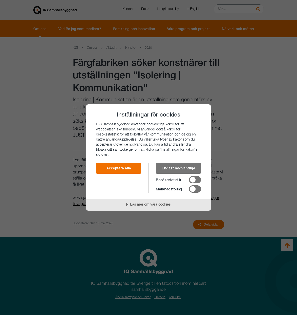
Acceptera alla (118, 168)
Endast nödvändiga (178, 168)
